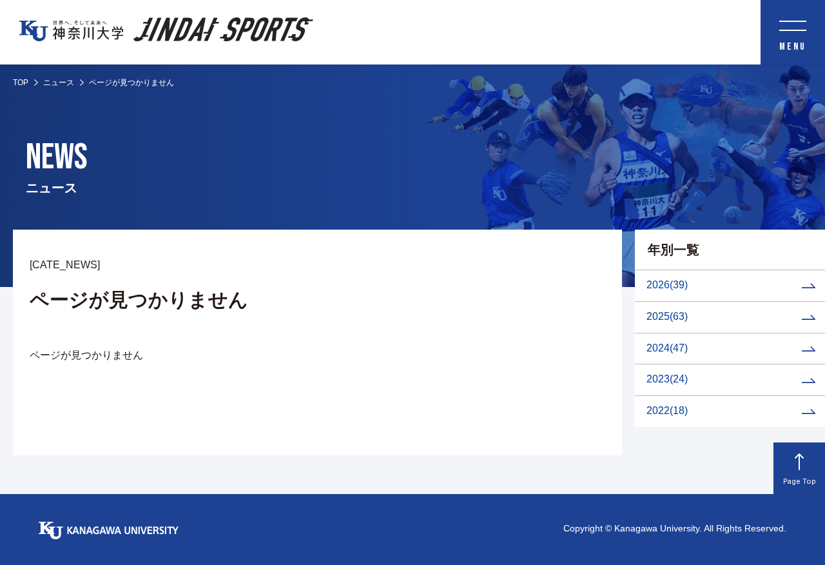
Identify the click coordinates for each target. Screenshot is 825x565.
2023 (667, 378)
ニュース (58, 82)
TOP (20, 82)
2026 (667, 284)
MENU (792, 47)
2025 (667, 316)
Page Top (799, 481)
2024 (667, 347)
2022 (667, 410)
